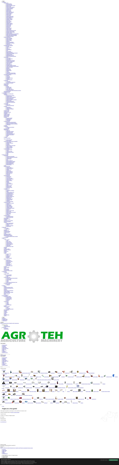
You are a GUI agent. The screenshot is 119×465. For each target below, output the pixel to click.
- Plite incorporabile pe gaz (10, 163)
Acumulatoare (6, 237)
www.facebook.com (3, 421)
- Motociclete (8, 299)
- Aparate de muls (8, 142)
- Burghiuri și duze (8, 87)
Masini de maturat (6, 115)
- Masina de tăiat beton (9, 52)
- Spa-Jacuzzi (8, 308)
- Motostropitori (8, 119)
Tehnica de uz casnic (5, 154)
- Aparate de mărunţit (9, 180)
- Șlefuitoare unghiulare (9, 23)
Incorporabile (6, 155)
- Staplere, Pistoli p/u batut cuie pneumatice (12, 33)
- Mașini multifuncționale (9, 17)
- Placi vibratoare (8, 51)
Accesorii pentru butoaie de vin (8, 288)
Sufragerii (5, 247)
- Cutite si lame (8, 63)
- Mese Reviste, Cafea (9, 261)
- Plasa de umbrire (8, 140)
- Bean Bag (7, 257)
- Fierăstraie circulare (9, 19)
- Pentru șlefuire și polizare (10, 89)
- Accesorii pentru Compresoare (10, 82)
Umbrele (5, 311)
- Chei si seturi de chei (9, 58)
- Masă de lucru (8, 68)
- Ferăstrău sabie (8, 9)
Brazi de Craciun (6, 269)
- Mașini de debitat (8, 21)
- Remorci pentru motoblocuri (10, 133)
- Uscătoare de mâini (9, 199)
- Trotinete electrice (9, 297)
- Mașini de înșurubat (9, 4)
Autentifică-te (6, 328)
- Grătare (7, 303)
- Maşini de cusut (8, 211)
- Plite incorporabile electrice (10, 162)
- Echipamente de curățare (10, 152)
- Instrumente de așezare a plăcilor (11, 73)
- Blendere (7, 181)
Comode (5, 252)
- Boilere (7, 191)
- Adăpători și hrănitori (9, 147)
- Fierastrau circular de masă (10, 31)
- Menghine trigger (8, 70)
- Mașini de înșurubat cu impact (10, 5)
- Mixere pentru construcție (10, 12)
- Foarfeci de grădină (9, 149)
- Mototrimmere (8, 107)
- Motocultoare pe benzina (10, 131)
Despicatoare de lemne (7, 112)
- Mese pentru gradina (9, 265)
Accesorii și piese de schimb (8, 270)
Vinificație (3, 285)
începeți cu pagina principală (15, 412)
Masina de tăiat (6, 83)
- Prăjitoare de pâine (9, 185)
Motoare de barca (6, 314)
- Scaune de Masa (8, 279)
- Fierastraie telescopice (9, 98)
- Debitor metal (8, 22)
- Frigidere (7, 169)
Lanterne (5, 305)
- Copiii (7, 240)
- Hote (7, 159)
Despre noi (3, 318)
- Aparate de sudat (8, 47)
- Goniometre (8, 77)
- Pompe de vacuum (9, 44)
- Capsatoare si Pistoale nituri (10, 61)
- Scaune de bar (8, 255)
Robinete (5, 222)
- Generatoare (8, 48)
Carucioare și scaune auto (8, 283)
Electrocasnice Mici (7, 175)
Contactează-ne (4, 320)
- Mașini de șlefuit (8, 13)
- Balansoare (8, 256)
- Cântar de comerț (8, 204)
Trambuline (5, 312)
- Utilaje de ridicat (8, 29)
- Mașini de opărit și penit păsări (10, 145)
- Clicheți (7, 71)
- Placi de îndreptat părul (9, 217)
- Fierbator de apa (8, 176)
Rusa (7, 325)
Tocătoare (5, 125)
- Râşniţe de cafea (8, 186)
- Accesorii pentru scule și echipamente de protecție (13, 90)
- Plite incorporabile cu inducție (10, 161)
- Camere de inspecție (9, 79)
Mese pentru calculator (7, 249)
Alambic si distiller (7, 291)
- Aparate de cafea (8, 179)
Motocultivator (6, 129)
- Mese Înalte (8, 263)
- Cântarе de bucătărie (9, 206)
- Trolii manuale (8, 59)
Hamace (5, 315)
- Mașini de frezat (8, 10)
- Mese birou (8, 259)
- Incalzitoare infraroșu (9, 195)
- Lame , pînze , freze (9, 88)
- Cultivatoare (8, 130)
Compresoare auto (6, 232)
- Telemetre (7, 75)
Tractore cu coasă (6, 110)
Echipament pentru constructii (8, 45)
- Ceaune (7, 302)
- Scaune (7, 254)
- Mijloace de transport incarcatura (11, 56)
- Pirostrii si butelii (8, 304)
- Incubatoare (8, 144)
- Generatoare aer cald (9, 194)
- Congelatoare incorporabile (10, 156)
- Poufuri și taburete (9, 258)
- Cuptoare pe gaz (8, 158)
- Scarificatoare (8, 124)
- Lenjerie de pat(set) (9, 243)
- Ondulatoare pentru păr (9, 216)
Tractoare (5, 137)
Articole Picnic (6, 301)
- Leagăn (7, 280)
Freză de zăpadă (6, 116)
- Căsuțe (7, 276)
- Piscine (7, 307)
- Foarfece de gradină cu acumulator (11, 99)
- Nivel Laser (8, 76)
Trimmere (5, 106)
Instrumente (4, 2)
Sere (4, 138)
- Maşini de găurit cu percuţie (10, 7)
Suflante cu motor (6, 114)
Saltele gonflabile (6, 267)
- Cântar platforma (8, 205)
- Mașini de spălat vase (9, 160)
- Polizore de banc (8, 28)
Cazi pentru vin (6, 294)
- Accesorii (7, 109)
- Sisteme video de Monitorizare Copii (11, 282)
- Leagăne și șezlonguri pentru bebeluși (11, 278)
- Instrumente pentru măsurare (10, 60)
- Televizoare (8, 174)
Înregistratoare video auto (8, 234)
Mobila (3, 362)
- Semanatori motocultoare (10, 134)
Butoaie (5, 286)
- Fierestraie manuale (9, 64)
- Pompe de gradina (9, 40)
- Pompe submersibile (9, 38)
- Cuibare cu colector (9, 146)
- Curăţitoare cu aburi (9, 207)
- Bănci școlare (8, 264)
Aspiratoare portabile (7, 231)
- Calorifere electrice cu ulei (10, 192)
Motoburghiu (6, 103)
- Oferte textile (8, 245)
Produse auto (4, 227)
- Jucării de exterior (9, 274)
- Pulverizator (8, 27)
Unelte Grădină (4, 347)
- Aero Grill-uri (8, 177)
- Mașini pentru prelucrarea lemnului (11, 34)
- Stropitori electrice (9, 118)
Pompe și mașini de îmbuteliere (8, 290)
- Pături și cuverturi (9, 242)
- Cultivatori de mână (9, 151)
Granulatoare (6, 126)
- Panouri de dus (8, 226)
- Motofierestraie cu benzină (10, 95)
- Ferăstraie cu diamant (9, 18)
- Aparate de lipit (8, 25)
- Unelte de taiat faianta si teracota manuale (12, 66)
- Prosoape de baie (8, 244)
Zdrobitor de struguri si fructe (8, 287)
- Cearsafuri (7, 239)
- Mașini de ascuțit (8, 100)
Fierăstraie (5, 94)
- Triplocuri (7, 214)
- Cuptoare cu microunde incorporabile (11, 157)
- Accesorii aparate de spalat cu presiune (12, 236)
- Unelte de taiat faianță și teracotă (11, 30)
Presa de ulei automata (7, 221)
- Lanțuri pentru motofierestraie (10, 102)
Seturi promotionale (7, 92)
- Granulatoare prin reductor (10, 127)
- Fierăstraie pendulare (9, 8)
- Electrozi (7, 86)
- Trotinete (7, 273)
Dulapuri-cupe (6, 251)
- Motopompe (8, 43)
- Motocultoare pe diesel (9, 132)
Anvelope (5, 229)
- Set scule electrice (9, 3)
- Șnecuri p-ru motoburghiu (10, 105)
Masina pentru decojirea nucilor (8, 93)
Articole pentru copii (7, 277)
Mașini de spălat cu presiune (8, 235)
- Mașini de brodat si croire (10, 210)
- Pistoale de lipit (8, 26)
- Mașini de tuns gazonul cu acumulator (11, 123)
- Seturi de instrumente (9, 62)
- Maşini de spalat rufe (9, 171)
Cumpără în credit (4, 319)
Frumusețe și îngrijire (7, 215)
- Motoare (7, 135)
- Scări (7, 50)
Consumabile (6, 85)
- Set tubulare (8, 72)
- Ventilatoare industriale (9, 201)
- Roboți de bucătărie (9, 187)
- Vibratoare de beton (9, 54)
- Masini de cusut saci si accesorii (11, 212)
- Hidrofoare (8, 41)
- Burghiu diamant (8, 11)
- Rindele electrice (8, 14)
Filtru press (5, 289)
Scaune (5, 253)
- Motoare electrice (8, 49)
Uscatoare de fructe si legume (8, 220)
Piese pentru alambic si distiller (8, 292)
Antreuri (5, 248)
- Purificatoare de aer (9, 197)
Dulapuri (5, 250)
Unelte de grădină (6, 148)
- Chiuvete (7, 224)
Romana (8, 326)
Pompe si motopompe (7, 37)
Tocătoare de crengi (7, 113)
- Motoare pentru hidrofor (9, 42)
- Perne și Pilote (8, 241)
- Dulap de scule (8, 69)
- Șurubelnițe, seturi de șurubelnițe (11, 65)
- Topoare (7, 150)
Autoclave (5, 219)
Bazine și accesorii (7, 306)
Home (3, 406)
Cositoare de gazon (7, 121)
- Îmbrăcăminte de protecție (10, 55)
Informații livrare (6, 323)
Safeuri (5, 165)
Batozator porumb (6, 128)
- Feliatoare (7, 182)
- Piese (7, 136)
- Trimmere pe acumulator (10, 108)
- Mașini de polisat (8, 24)
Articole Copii (4, 271)
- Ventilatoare (8, 200)
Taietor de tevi (6, 84)
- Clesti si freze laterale (9, 67)
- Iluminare (7, 209)
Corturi (5, 313)
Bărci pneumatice (6, 309)
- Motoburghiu (8, 104)
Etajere (5, 268)
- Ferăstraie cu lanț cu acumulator (11, 97)
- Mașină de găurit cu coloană (10, 32)
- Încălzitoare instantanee (9, 225)
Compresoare (6, 80)
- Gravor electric (8, 15)
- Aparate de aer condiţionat (10, 190)
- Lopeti (7, 153)
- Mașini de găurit (8, 6)
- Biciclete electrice (9, 298)
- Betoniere (7, 46)
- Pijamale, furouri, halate (9, 246)
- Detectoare (8, 78)
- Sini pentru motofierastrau (10, 101)
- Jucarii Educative (8, 275)
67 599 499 (3, 355)
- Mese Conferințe (8, 260)
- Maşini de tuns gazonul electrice (11, 122)
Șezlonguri (5, 310)
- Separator (7, 143)
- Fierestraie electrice (9, 96)
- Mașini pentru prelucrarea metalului (11, 35)
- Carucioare (8, 284)
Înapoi (3, 1)
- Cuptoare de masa (9, 168)
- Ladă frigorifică (8, 170)
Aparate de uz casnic (7, 202)
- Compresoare (8, 81)
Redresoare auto (6, 230)
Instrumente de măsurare (7, 74)
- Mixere (7, 184)
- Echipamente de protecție (10, 53)
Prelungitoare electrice (7, 91)
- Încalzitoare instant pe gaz (10, 196)
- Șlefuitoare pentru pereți (9, 16)
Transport (5, 272)
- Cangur (7, 281)
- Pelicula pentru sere (9, 139)
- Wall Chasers (8, 20)
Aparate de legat (6, 111)
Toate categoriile (4, 357)
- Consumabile (8, 120)
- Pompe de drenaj (8, 39)
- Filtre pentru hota (8, 164)
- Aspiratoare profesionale (9, 36)
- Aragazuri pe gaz (8, 167)
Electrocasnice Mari (7, 166)
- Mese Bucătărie (8, 262)
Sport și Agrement (5, 295)
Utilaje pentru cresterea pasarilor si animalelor (10, 141)
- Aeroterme (7, 189)
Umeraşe (5, 266)
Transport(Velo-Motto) (7, 296)
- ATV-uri (7, 300)
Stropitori (5, 117)
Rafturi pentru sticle (7, 293)
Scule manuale (6, 57)
